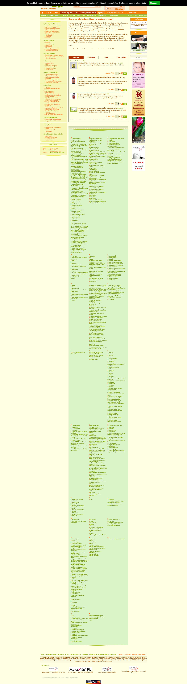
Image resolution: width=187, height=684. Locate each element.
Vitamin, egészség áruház (69, 13)
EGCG (92, 257)
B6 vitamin (138, 657)
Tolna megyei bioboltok (97, 546)
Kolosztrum (63, 660)
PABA (145, 660)
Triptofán (92, 552)
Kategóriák (91, 57)
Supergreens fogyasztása (79, 582)
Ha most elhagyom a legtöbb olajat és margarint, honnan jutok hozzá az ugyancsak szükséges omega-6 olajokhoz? (98, 296)
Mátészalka (93, 435)
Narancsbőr (81, 15)
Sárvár (73, 540)
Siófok (73, 572)
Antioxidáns (82, 657)
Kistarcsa (111, 370)
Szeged (74, 590)
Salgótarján (75, 539)
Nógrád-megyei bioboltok (116, 437)
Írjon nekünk (60, 654)
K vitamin (43, 660)
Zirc (91, 620)
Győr (73, 293)
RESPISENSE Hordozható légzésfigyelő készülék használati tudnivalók (115, 524)
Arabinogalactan (76, 215)
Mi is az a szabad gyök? (97, 448)
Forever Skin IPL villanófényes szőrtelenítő (80, 672)
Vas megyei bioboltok (78, 629)
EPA (91, 277)
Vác (73, 615)
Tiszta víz (48, 36)
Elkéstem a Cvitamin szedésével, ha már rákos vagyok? (96, 271)
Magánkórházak (94, 425)
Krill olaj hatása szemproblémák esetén (114, 421)
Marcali (92, 434)
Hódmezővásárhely (95, 320)
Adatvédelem (74, 654)
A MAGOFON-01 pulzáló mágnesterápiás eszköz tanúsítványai (78, 197)
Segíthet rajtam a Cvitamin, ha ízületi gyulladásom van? (79, 566)
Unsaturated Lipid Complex (116, 539)
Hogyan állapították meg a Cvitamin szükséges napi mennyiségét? (97, 331)
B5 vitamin (131, 657)
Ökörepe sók (75, 519)
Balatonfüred (94, 148)
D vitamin (100, 658)
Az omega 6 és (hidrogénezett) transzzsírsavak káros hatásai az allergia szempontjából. (79, 240)
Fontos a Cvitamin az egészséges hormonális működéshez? (114, 275)
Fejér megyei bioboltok (115, 262)
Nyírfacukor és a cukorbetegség (112, 448)
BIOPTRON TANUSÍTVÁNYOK (94, 170)
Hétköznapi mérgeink (51, 103)
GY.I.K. (124, 13)
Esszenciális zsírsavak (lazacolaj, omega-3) (96, 279)
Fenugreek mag (113, 266)
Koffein (111, 373)
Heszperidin (137, 658)
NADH (134, 660)
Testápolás (48, 131)
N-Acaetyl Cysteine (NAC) (116, 425)
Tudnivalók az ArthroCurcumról (94, 555)
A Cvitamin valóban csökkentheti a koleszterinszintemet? (77, 165)
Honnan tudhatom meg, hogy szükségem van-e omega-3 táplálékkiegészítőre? (98, 347)
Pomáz (92, 531)
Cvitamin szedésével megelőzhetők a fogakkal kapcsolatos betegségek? (114, 159)
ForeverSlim (102, 15)
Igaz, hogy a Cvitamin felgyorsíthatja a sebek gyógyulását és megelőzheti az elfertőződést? (116, 287)
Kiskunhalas (112, 368)
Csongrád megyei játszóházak (113, 149)
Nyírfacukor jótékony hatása (117, 451)
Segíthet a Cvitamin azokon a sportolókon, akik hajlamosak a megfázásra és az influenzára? (79, 560)
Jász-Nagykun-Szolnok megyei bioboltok (96, 353)
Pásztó (92, 524)
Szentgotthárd (76, 599)
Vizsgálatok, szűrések (51, 82)
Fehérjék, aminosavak (115, 260)
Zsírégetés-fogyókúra (51, 50)
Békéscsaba (93, 158)
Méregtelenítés (49, 33)
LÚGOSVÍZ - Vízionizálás (52, 32)
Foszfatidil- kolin (113, 278)
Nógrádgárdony (113, 438)
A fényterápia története (78, 182)
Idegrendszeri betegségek (52, 104)
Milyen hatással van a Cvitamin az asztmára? (95, 477)
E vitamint (87, 36)
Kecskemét (112, 360)
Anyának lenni (49, 63)
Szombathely (75, 611)
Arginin (89, 657)
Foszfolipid (112, 279)
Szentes (74, 598)
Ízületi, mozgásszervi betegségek (54, 107)
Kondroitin (112, 383)
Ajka (73, 202)
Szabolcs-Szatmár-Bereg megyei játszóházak (78, 588)
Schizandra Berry (76, 543)
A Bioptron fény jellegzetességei (76, 139)
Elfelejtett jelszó (119, 9)
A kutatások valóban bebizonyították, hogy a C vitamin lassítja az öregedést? (79, 192)
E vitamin (107, 658)
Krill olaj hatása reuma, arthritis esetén (114, 418)
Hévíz (91, 314)
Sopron (74, 577)
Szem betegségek (50, 113)
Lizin (116, 660)
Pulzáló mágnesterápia (51, 79)
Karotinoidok (50, 660)
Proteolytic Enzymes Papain (98, 535)
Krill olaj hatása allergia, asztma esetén (114, 388)
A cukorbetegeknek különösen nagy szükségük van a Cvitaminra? (78, 150)
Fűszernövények (50, 30)
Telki (91, 543)
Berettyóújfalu (94, 159)
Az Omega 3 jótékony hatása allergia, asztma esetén (79, 236)
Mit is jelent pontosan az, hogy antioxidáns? (96, 486)
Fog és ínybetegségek (51, 100)
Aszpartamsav (76, 222)
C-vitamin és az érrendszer (116, 138)
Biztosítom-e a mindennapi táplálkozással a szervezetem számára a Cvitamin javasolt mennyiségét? (97, 181)
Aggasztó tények (76, 200)
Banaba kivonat (94, 150)
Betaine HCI (93, 163)
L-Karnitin (74, 430)
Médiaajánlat (104, 654)
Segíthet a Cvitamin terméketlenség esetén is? (78, 563)
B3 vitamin (124, 657)
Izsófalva (111, 299)
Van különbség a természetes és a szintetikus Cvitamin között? (79, 620)
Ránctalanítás (91, 15)
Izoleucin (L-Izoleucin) (115, 297)
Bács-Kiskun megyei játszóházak (95, 143)
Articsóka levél (76, 217)
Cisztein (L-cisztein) (91, 658)
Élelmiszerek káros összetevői (54, 55)
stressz (86, 27)
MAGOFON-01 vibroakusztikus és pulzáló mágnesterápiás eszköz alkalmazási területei (96, 429)
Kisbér (110, 365)
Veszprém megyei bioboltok (80, 635)
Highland (119, 63)
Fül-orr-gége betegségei (52, 101)
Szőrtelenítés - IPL (50, 129)
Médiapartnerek (94, 654)
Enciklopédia (121, 57)
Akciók (56, 13)
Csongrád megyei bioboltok (116, 147)
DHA (73, 262)
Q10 (82, 661)
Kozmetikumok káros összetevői (54, 56)
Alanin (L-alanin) (76, 204)
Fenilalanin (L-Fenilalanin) (116, 265)
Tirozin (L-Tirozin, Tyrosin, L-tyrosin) (101, 661)
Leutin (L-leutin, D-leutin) (79, 438)
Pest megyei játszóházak (97, 528)
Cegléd (111, 140)
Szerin (73, 601)
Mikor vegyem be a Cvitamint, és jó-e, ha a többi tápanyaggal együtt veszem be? (98, 468)
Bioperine (93, 168)
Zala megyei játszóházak (97, 617)
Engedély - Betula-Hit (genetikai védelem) (95, 274)
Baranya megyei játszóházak (98, 153)
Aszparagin (75, 220)
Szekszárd (75, 593)
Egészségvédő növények (52, 28)
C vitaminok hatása (66, 658)
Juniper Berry (94, 359)
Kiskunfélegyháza (114, 367)
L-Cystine (71, 660)
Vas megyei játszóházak (78, 631)
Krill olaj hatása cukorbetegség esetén (113, 391)
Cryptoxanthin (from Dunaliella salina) (113, 145)
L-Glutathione (76, 428)
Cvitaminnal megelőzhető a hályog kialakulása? (115, 162)
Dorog (73, 271)
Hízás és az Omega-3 (96, 319)
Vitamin (47, 37)
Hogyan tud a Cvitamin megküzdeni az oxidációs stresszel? (96, 335)
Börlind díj (93, 193)
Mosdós (92, 492)
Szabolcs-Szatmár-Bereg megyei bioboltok (78, 585)
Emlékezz (110, 9)
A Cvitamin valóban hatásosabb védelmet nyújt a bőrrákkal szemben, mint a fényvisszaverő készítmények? (79, 175)
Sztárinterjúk (49, 140)
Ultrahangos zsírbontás (52, 48)
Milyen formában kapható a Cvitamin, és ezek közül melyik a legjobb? (97, 474)
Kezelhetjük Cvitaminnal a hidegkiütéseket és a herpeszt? (116, 363)
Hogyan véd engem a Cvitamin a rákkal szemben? (97, 338)
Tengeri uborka (94, 545)
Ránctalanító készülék (139, 50)
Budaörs (92, 196)
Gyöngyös (75, 291)
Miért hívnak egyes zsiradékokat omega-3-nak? (97, 458)
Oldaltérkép (112, 654)
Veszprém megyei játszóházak (76, 638)
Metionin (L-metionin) (96, 442)
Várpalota (74, 628)
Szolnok (74, 610)
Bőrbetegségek (49, 91)
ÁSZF (67, 654)
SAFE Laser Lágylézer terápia (53, 81)
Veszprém (74, 634)
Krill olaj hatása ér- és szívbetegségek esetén (114, 401)
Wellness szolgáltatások (52, 49)
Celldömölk (112, 141)
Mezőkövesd (93, 444)
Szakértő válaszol (54, 15)
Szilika (73, 605)
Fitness (47, 42)
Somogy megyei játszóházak (80, 575)
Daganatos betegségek (52, 94)
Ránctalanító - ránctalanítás (53, 127)
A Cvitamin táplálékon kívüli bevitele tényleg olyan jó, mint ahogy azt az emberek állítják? (79, 161)
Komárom (111, 376)
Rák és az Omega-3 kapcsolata (113, 520)
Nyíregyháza (112, 443)
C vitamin (76, 25)
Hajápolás (48, 126)
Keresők (43, 15)
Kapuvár (111, 355)
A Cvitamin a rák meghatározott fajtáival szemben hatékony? (77, 154)
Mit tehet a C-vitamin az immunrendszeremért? (96, 488)
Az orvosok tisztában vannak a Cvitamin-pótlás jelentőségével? (79, 245)
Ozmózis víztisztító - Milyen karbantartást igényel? (115, 501)
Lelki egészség (49, 44)
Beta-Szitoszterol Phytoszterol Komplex (95, 161)
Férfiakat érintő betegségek (53, 99)
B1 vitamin (95, 657)
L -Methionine (76, 425)
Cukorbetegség (49, 92)
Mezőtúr (92, 445)
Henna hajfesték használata (98, 310)
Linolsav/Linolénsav (108, 660)
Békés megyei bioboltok (97, 155)
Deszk (73, 260)
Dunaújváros (75, 275)
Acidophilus (58, 657)
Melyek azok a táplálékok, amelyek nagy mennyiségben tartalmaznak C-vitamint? (97, 438)
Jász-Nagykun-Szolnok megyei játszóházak (96, 356)
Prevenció (48, 78)
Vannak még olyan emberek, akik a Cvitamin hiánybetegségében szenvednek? (79, 624)
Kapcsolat (132, 13)
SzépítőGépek (113, 15)
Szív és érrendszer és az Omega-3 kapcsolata (78, 607)
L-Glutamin (75, 427)
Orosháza (74, 511)
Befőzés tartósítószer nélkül (53, 26)
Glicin (73, 285)
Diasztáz (74, 263)
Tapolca (92, 539)
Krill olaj (111, 386)
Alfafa (73, 208)
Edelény (92, 256)
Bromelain (93, 195)
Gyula (73, 300)
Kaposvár (111, 354)
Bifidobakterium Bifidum (97, 165)
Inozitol (144, 658)
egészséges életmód (51, 137)
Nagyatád (111, 427)
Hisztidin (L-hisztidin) (96, 317)
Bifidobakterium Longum (97, 166)
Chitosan (76, 658)
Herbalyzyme (94, 311)
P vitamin (139, 660)
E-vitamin (100, 38)
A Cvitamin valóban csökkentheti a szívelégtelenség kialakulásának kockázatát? (78, 169)
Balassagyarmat (94, 147)
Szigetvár (74, 602)
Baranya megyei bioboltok (97, 151)
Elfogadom (154, 3)
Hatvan (92, 305)
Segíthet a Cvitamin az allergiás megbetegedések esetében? (78, 549)
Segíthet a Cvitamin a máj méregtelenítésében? (78, 545)
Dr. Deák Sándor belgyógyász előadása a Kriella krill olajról (79, 273)
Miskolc (92, 483)
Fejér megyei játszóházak (116, 263)
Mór (91, 491)
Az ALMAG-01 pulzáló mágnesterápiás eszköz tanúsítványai (77, 233)
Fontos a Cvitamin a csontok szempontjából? (116, 272)
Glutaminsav (75, 287)
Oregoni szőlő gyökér (78, 509)
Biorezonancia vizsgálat (52, 77)
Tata (91, 540)
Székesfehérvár (76, 592)
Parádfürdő (93, 522)
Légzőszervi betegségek (52, 109)
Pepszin (92, 525)
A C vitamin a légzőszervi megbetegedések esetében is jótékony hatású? (79, 146)
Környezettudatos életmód (53, 119)
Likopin (100, 660)
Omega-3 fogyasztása (78, 505)
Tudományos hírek (50, 68)
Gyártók (100, 13)
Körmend (111, 385)
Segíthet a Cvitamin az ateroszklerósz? (78, 552)
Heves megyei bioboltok (97, 313)
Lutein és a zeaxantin (125, 660)
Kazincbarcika (113, 358)
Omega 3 (74, 504)
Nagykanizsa (112, 430)
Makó (91, 432)
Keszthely (111, 361)
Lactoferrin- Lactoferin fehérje (83, 660)
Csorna (111, 153)
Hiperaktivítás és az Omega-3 (98, 316)
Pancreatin (93, 519)
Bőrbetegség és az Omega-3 (98, 192)
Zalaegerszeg (94, 618)
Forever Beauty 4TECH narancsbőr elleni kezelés (134, 672)
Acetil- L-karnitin (76, 199)
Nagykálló (111, 428)
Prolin (92, 533)
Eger (91, 259)
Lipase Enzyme (76, 440)
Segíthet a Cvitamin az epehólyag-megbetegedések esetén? (79, 556)
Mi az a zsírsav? (94, 447)
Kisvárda (111, 372)
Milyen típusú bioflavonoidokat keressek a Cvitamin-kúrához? (97, 481)
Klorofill (57, 660)
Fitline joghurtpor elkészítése (117, 268)
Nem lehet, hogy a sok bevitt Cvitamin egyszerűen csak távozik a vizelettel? (116, 435)
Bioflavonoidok (49, 658)
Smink (47, 128)
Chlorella (82, 658)
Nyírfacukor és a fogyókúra (116, 450)
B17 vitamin (109, 657)
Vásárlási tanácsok (50, 58)
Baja (91, 145)
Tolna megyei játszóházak (97, 548)
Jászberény (93, 358)
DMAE (73, 268)
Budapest (93, 198)
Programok (48, 46)
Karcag (111, 357)
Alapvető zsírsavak (77, 205)
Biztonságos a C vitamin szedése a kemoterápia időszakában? (96, 177)
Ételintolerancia (49, 96)
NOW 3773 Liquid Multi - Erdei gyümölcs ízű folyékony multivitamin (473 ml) (101, 77)
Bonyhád (92, 185)
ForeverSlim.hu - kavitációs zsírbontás (53, 672)
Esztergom (93, 281)
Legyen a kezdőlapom (124, 654)
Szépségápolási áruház (88, 13)
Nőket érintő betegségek (52, 110)
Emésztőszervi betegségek (53, 95)
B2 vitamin (117, 657)
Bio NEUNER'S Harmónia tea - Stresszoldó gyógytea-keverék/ (97, 108)
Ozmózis (111, 499)
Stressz (47, 112)
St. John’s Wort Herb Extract (80, 580)
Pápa (91, 521)
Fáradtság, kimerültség (52, 97)
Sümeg (74, 583)
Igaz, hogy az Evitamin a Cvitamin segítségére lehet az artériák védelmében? (115, 292)
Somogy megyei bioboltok (79, 574)
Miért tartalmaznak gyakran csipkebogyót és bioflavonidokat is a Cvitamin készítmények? (97, 462)
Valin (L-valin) (76, 617)
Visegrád (74, 640)
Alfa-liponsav (75, 207)
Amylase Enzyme (76, 212)
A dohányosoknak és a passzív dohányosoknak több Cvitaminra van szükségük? (79, 180)
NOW (80, 79)
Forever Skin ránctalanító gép (107, 672)
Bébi (46, 64)
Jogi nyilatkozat (83, 654)
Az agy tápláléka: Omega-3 (79, 223)
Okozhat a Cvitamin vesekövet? (77, 500)
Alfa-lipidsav (66, 657)
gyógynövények (50, 138)
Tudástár (65, 15)
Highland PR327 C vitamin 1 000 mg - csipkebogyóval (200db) (97, 63)
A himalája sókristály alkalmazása (77, 184)
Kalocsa (111, 352)
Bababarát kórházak (96, 138)
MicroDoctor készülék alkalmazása (95, 455)
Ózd (91, 499)
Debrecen (74, 256)
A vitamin (51, 657)
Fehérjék (111, 259)
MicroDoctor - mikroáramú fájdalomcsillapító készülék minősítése (97, 452)
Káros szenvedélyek (51, 108)
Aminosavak (74, 657)
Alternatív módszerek (51, 74)
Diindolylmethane (77, 265)
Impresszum (52, 654)
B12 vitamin (102, 657)
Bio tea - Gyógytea (50, 27)
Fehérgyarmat (112, 257)
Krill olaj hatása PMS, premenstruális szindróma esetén (114, 410)
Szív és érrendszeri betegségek (54, 114)
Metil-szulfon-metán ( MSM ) (98, 441)
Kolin (110, 375)
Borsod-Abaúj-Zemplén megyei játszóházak (96, 190)
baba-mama (48, 136)
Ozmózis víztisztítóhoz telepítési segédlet (114, 504)
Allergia (47, 87)
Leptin (73, 437)
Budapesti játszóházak (96, 202)
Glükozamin (75, 288)
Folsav (112, 658)
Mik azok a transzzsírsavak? (98, 465)
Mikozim (92, 471)
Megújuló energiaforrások (52, 121)
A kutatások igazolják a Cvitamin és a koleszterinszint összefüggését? (79, 188)
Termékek (76, 57)
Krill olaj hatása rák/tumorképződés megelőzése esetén (112, 415)
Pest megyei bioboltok (96, 527)
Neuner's (120, 108)
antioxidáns (93, 40)
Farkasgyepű (112, 256)
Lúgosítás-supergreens (52, 31)
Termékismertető (50, 67)
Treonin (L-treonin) (95, 551)
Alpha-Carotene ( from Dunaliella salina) (78, 210)
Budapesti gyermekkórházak (98, 201)
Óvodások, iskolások (51, 65)
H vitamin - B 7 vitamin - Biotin (124, 658)
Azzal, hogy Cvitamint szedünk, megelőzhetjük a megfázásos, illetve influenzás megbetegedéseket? (79, 250)
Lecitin (95, 660)
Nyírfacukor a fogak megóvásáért (113, 445)
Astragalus (75, 218)
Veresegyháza (76, 632)
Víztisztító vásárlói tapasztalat (76, 642)
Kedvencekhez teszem (139, 654)
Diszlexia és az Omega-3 (79, 266)
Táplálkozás (48, 35)
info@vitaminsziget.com (57, 152)
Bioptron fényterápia (51, 76)
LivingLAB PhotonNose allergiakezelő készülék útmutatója (78, 443)
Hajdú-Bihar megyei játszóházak (95, 303)
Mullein (92, 495)
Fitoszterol (112, 269)
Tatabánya (93, 542)
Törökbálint (93, 549)
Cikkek (72, 15)
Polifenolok (77, 661)
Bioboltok (44, 654)
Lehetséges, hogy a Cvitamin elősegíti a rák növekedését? (79, 435)
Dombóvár (75, 269)
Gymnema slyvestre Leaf (79, 290)
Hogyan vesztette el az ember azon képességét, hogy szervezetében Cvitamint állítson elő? (98, 342)
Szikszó (74, 604)
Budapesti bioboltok (96, 199)
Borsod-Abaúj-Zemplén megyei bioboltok (96, 187)
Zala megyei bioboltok (96, 615)
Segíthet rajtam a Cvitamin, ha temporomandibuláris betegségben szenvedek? (79, 570)
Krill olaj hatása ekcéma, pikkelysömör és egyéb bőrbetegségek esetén (114, 398)
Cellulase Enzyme (114, 143)
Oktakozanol (75, 502)
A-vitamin (121, 29)
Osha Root (75, 512)
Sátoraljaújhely (76, 542)
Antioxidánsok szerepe (78, 214)
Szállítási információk (113, 13)
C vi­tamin (71, 34)
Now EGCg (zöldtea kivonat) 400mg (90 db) (91, 94)
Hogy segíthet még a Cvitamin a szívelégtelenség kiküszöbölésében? (97, 326)
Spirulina (74, 579)
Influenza (48, 105)
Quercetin (87, 661)
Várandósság (49, 69)
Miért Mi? (49, 13)
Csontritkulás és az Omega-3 (117, 151)
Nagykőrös (112, 431)
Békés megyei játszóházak (97, 156)
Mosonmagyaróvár (95, 494)
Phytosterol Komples (96, 530)
